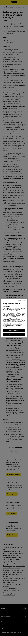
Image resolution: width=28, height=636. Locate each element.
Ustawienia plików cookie (14, 330)
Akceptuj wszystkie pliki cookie (14, 334)
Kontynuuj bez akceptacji (21, 300)
